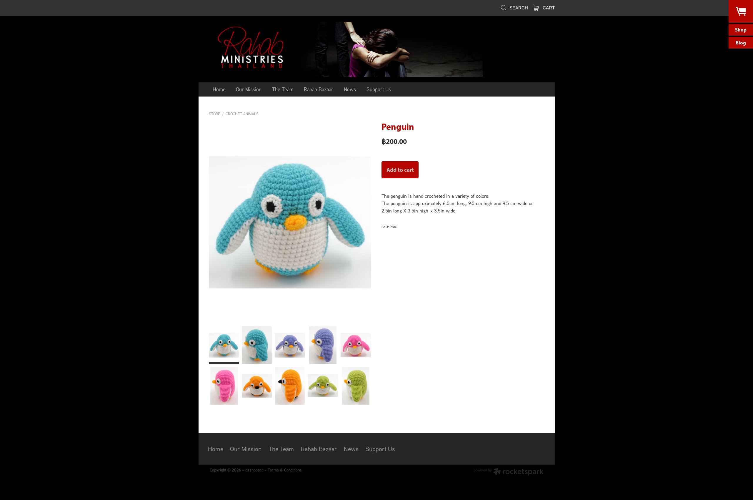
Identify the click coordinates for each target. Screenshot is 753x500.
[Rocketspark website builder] (509, 472)
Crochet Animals (242, 114)
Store (214, 114)
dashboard (254, 470)
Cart (548, 7)
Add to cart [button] (400, 169)
